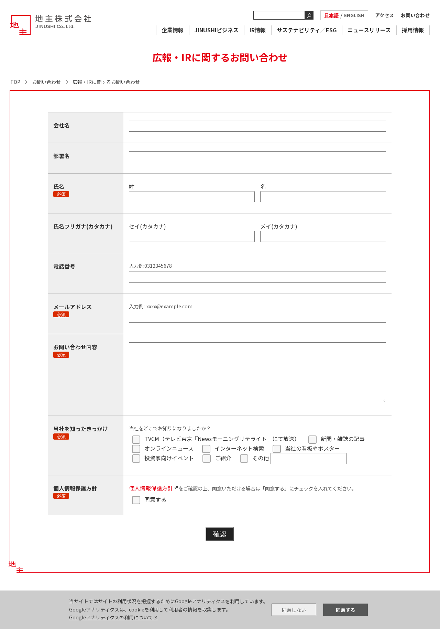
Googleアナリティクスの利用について (111, 617)
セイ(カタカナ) (147, 226)
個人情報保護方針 (151, 488)
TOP (15, 81)
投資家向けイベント (169, 458)
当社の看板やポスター (312, 448)
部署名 (61, 156)
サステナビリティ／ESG (307, 30)
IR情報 (258, 30)
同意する (155, 499)
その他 (260, 458)
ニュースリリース (369, 30)
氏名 (59, 189)
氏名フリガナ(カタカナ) (83, 226)
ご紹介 (223, 458)
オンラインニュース (169, 448)
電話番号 (64, 266)
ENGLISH (354, 15)
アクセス (384, 15)
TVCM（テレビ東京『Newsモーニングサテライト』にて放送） (222, 438)
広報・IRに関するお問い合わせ (106, 81)
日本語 (331, 15)
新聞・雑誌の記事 (343, 438)
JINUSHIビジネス (217, 30)
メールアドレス (72, 309)
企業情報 (173, 30)
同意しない (294, 609)
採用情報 (413, 30)
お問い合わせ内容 (75, 350)
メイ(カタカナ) (278, 226)
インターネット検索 (239, 448)
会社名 (61, 125)
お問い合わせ (415, 15)
